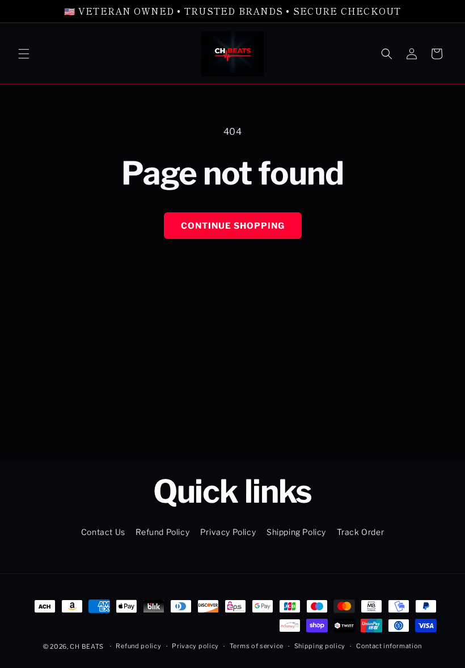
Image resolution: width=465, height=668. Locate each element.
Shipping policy (320, 646)
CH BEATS (87, 646)
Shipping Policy (296, 532)
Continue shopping (233, 226)
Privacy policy (195, 646)
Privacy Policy (228, 532)
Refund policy (138, 646)
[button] (23, 53)
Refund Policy (162, 532)
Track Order (360, 532)
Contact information (389, 646)
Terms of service (257, 646)
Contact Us (103, 532)
